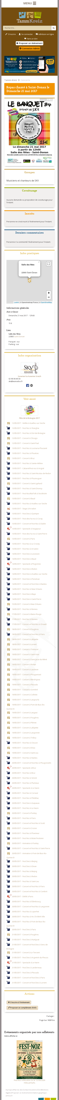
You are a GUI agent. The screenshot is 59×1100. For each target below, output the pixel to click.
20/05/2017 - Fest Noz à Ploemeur (25, 833)
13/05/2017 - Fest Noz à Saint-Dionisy (27, 488)
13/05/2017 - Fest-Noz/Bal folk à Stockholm (29, 493)
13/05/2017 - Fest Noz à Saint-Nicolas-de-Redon (31, 473)
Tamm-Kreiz (10, 80)
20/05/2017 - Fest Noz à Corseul (25, 793)
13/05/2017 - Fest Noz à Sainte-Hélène (27, 463)
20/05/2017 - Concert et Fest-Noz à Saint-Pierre (31, 848)
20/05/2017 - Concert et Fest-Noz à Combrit (29, 891)
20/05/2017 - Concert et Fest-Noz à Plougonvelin (31, 763)
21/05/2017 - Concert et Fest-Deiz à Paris (28, 977)
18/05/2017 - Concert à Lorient (24, 644)
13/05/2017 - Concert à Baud (23, 498)
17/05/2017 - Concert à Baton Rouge (26, 614)
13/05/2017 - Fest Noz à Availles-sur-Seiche (29, 503)
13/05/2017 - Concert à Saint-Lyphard (27, 483)
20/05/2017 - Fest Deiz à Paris (24, 929)
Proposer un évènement (30, 43)
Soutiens (33, 1090)
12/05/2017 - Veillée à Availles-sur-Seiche (28, 423)
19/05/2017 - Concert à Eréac (23, 747)
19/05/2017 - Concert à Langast (24, 712)
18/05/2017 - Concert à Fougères (25, 629)
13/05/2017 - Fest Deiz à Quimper (25, 513)
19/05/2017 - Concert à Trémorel (25, 649)
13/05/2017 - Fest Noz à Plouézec (25, 453)
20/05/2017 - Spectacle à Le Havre (25, 788)
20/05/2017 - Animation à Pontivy (25, 843)
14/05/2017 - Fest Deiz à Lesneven (26, 554)
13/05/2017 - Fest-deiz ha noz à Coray (27, 518)
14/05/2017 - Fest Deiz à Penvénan (26, 579)
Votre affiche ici (10, 1036)
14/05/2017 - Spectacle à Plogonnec (26, 564)
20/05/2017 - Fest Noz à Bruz (23, 773)
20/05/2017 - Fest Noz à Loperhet (25, 911)
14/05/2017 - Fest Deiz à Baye (24, 594)
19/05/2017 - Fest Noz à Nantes (24, 758)
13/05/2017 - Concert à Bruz (23, 458)
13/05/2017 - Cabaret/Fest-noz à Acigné (28, 468)
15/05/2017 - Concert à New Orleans (26, 604)
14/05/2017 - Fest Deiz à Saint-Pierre (26, 599)
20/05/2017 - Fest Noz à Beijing (24, 871)
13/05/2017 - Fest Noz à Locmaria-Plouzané (29, 448)
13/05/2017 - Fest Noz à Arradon (25, 548)
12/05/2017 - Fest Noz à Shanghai (25, 428)
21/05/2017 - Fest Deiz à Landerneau (27, 967)
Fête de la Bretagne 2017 (29, 418)
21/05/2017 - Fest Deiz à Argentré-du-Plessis (30, 957)
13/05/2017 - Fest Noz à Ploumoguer (27, 478)
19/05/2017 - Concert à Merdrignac (26, 679)
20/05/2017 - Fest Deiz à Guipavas (26, 803)
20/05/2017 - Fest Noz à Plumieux (25, 783)
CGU (38, 1090)
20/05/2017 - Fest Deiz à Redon (24, 876)
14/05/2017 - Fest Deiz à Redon (24, 569)
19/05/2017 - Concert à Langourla (25, 699)
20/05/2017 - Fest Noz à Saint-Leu (25, 881)
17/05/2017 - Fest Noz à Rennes (25, 619)
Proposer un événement (21, 1093)
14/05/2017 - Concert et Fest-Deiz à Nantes (29, 584)
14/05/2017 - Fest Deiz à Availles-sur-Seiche (29, 574)
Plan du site (17, 1090)
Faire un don (32, 38)
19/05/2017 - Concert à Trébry (24, 737)
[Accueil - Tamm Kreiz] (29, 16)
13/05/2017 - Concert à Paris (23, 538)
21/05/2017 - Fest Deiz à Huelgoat (25, 939)
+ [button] (49, 293)
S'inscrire (12, 34)
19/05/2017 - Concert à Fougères (25, 717)
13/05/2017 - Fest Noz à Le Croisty (26, 543)
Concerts (25, 80)
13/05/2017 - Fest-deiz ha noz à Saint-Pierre (29, 533)
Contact (26, 1090)
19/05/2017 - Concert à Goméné (25, 689)
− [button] (49, 297)
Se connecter (27, 34)
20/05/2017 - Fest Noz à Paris (24, 818)
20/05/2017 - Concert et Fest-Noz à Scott (28, 823)
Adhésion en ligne (46, 34)
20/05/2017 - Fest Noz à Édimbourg (26, 901)
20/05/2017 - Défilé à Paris (22, 896)
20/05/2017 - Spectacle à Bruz (24, 768)
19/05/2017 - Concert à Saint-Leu (25, 752)
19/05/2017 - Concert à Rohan (24, 664)
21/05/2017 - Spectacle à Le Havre (25, 962)
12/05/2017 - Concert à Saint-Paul (25, 443)
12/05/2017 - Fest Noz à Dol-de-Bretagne (28, 433)
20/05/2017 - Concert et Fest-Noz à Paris (28, 886)
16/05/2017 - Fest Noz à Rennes (25, 609)
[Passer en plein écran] (49, 264)
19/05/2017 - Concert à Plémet (24, 722)
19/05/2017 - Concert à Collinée (24, 694)
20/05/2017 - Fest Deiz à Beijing (24, 861)
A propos (9, 1090)
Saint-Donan (37, 87)
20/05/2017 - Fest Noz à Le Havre (25, 808)
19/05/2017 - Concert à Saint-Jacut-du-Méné (29, 659)
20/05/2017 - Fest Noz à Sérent (24, 778)
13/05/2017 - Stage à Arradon (24, 508)
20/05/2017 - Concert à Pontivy (24, 813)
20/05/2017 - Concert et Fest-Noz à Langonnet (30, 906)
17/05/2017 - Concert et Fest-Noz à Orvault (29, 624)
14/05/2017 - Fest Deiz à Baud (24, 559)
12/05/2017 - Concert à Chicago (25, 438)
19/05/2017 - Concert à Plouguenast (26, 674)
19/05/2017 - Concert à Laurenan (25, 669)
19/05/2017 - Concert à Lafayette (25, 727)
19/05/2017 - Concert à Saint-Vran (25, 654)
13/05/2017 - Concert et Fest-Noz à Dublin (29, 523)
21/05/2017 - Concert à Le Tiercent (26, 952)
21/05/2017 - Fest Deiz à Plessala (25, 972)
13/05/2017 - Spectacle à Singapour (26, 528)
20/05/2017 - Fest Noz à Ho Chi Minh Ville (28, 916)
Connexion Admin (30, 48)
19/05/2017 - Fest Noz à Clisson (25, 742)
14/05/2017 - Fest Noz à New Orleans (27, 589)
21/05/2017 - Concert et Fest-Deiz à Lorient (29, 982)
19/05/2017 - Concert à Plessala (25, 684)
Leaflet (16, 302)
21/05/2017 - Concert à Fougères (25, 934)
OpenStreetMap (46, 302)
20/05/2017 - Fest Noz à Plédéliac (25, 798)
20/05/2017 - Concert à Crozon (24, 828)
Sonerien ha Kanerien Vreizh (29, 376)
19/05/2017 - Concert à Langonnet (26, 732)
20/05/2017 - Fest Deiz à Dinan (24, 866)
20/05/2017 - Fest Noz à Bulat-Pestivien (28, 838)
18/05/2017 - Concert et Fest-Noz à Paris (28, 634)
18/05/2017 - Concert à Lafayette (25, 639)
